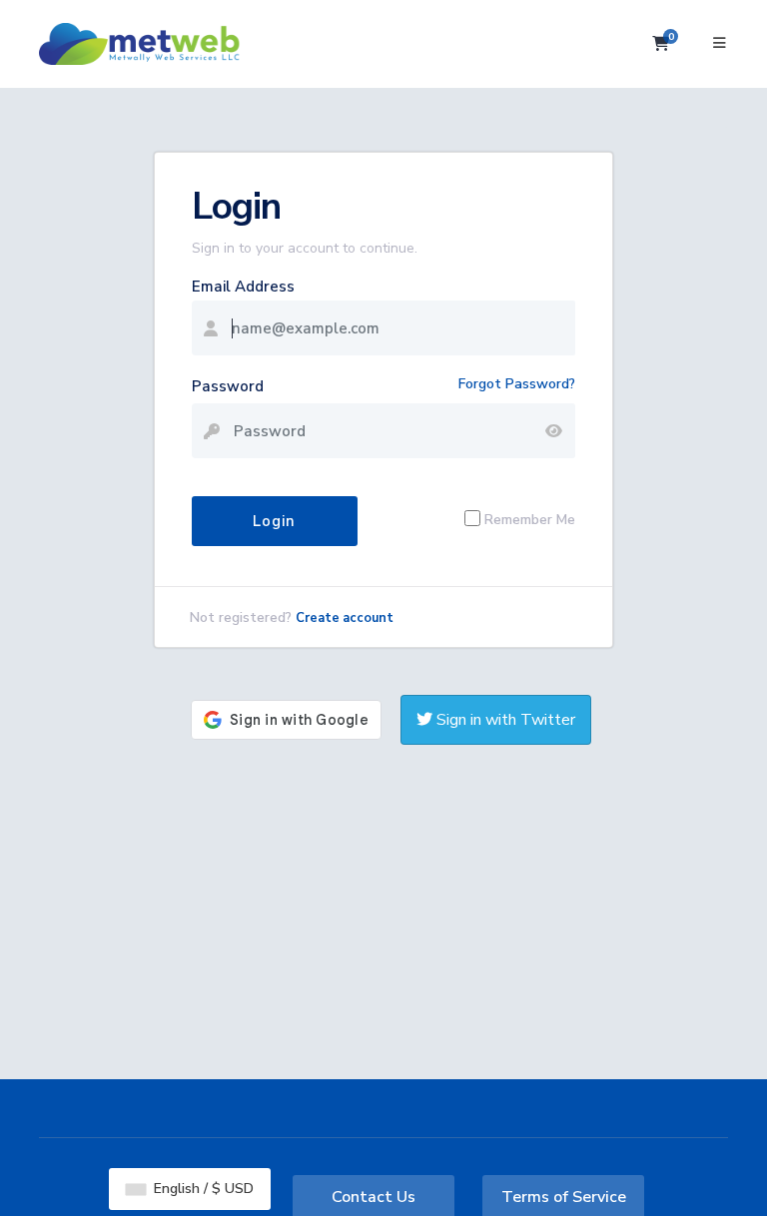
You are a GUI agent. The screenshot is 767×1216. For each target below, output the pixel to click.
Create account (344, 618)
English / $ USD (202, 1188)
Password (228, 386)
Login (274, 521)
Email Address (243, 287)
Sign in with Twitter (503, 720)
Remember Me (529, 518)
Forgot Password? (516, 383)
